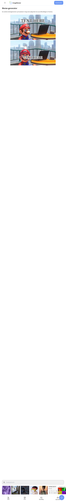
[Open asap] (61, 497)
